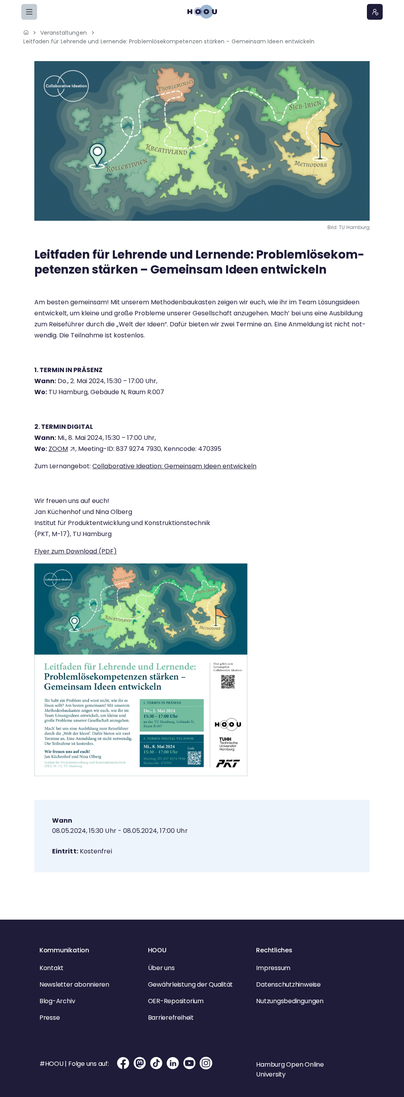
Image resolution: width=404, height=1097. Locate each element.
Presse (49, 1017)
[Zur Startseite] (202, 12)
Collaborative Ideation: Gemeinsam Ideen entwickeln (174, 466)
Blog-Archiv (57, 1001)
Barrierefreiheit (171, 1017)
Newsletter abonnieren (74, 984)
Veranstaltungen (63, 33)
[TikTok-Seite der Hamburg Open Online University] (156, 1068)
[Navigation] (29, 12)
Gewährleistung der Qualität (190, 984)
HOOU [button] (157, 950)
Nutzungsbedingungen (289, 1001)
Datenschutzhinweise (288, 984)
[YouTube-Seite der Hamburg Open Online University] (189, 1068)
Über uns (161, 967)
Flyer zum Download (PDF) (75, 551)
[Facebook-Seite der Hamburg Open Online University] (123, 1068)
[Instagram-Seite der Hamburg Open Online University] (206, 1068)
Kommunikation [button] (64, 950)
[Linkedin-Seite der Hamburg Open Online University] (172, 1068)
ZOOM (58, 448)
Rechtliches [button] (274, 950)
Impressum (273, 967)
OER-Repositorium (176, 1001)
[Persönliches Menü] (375, 12)
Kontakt (51, 967)
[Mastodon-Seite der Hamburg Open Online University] (139, 1068)
